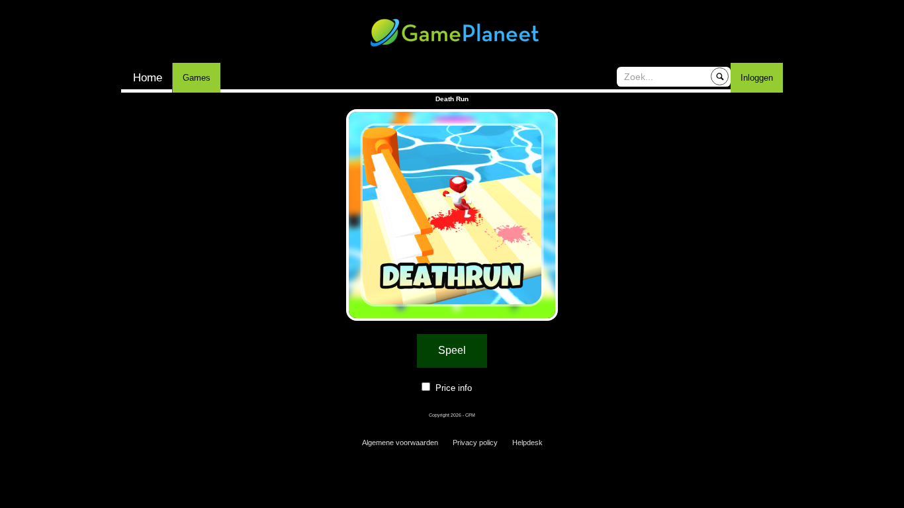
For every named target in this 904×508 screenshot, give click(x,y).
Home (147, 77)
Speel (452, 350)
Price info (453, 388)
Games (196, 78)
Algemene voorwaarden (400, 442)
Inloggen (757, 78)
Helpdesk (527, 442)
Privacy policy (475, 442)
